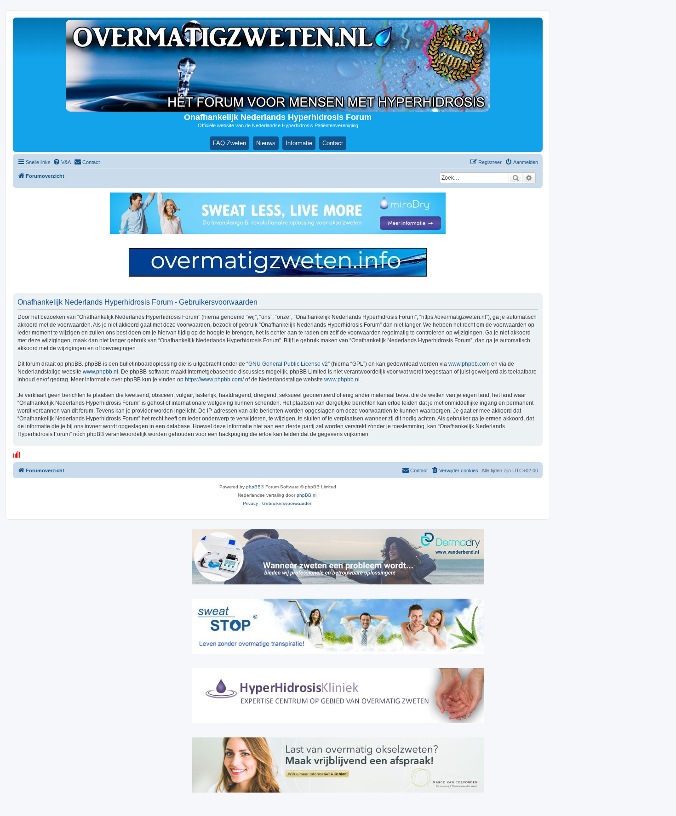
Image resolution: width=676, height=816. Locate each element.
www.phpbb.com (469, 364)
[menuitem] (62, 162)
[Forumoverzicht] (278, 66)
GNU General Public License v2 (288, 364)
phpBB (253, 486)
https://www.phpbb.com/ (214, 379)
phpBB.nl (306, 495)
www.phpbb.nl (100, 371)
